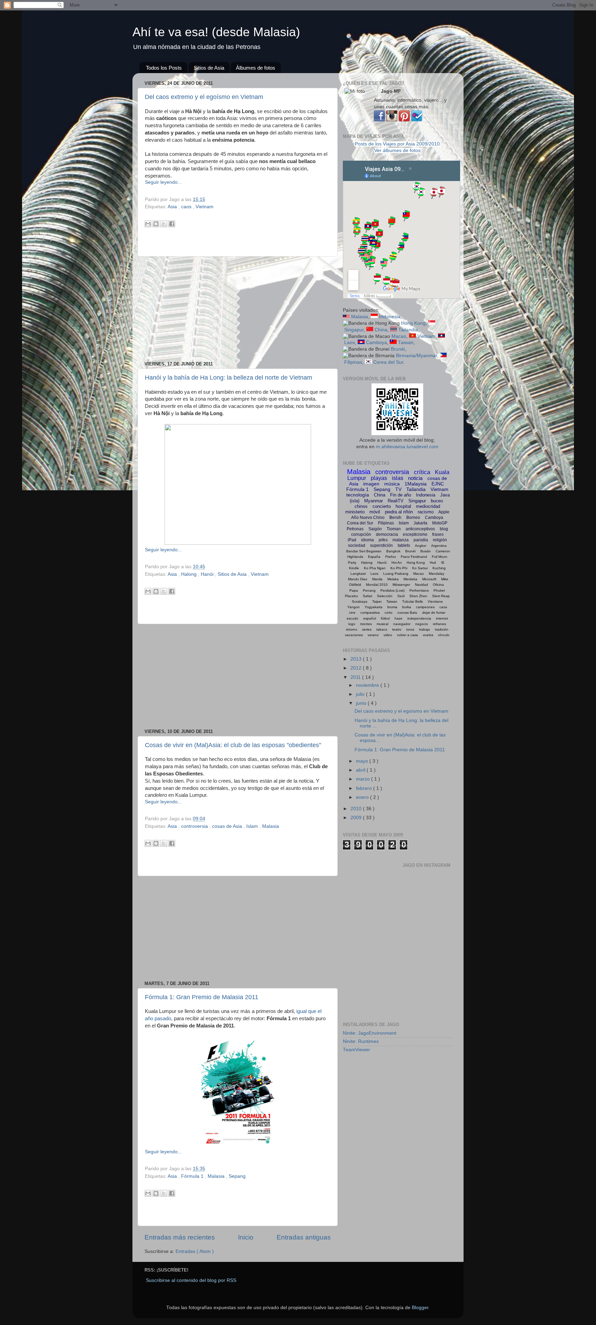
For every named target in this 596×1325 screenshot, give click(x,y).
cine (352, 612)
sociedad (356, 545)
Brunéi (398, 349)
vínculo (443, 635)
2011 (356, 677)
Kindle (354, 568)
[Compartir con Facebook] (171, 223)
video (388, 635)
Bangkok (393, 551)
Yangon (353, 607)
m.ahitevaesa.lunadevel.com (407, 446)
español (369, 618)
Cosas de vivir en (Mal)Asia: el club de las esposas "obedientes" (233, 745)
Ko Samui (420, 568)
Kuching (439, 568)
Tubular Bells (412, 601)
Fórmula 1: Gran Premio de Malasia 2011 (201, 997)
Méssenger (401, 584)
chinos (361, 506)
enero (363, 797)
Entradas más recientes (180, 1237)
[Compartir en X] (163, 223)
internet (442, 618)
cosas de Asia (228, 826)
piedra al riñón (399, 511)
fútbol (385, 618)
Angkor (420, 546)
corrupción (361, 534)
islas (397, 478)
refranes (439, 624)
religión (440, 540)
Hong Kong (413, 323)
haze (399, 618)
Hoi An (396, 562)
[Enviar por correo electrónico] (148, 223)
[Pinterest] (404, 119)
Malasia (270, 826)
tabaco (381, 629)
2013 (356, 659)
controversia (195, 826)
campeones (425, 607)
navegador (401, 624)
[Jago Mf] (379, 119)
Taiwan (406, 342)
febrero (364, 788)
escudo (352, 618)
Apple (443, 512)
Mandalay (436, 573)
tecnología (357, 495)
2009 (356, 817)
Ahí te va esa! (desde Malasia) (216, 32)
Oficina (438, 584)
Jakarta (420, 523)
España (374, 557)
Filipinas (353, 362)
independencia (419, 618)
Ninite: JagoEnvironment (369, 1033)
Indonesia (389, 316)
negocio (421, 624)
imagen (371, 483)
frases (438, 534)
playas (379, 478)
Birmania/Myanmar (416, 355)
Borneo (413, 517)
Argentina (439, 546)
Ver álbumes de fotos (397, 150)
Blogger (420, 1307)
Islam (252, 826)
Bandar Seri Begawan (363, 551)
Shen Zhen (418, 596)
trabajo (424, 629)
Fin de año (400, 495)
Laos (349, 342)
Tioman (394, 528)
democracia (387, 534)
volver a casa (407, 635)
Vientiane (435, 601)
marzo (363, 779)
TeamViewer (356, 1049)
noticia (415, 478)
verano (373, 635)
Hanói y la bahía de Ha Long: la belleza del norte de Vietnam (228, 377)
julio (361, 694)
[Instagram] (391, 119)
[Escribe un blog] (155, 223)
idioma (367, 540)
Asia (173, 206)
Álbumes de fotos (255, 68)
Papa (353, 590)
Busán (425, 551)
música (392, 483)
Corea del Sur (388, 362)
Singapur (354, 329)
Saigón (375, 528)
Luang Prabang (395, 573)
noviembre (368, 685)
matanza (401, 540)
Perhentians (419, 590)
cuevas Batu (407, 612)
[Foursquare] (416, 119)
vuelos (428, 635)
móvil (374, 511)
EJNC (437, 483)
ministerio (355, 511)
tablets (404, 545)
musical (382, 624)
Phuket (439, 590)
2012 (356, 668)
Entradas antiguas (304, 1237)
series (366, 629)
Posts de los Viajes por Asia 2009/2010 (397, 144)
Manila (377, 579)
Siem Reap (441, 596)
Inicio (246, 1237)
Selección (385, 596)
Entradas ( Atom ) (195, 1251)
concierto (381, 506)
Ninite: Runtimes (361, 1041)
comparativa (370, 612)
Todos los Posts (164, 68)
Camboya (376, 342)
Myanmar (373, 500)
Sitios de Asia (209, 68)
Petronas (355, 528)
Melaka (393, 579)
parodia (421, 540)
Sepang (237, 1176)
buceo (437, 500)
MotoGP (439, 523)
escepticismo (415, 534)
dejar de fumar (433, 612)
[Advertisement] (238, 309)
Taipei (376, 601)
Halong (189, 574)
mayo (362, 761)
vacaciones (354, 635)
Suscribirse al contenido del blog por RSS (191, 1280)
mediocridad (428, 506)
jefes (383, 540)
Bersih (395, 517)
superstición (381, 545)
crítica (422, 472)
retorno (351, 629)
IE (443, 562)
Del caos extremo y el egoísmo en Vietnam (204, 96)
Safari (367, 596)
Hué (433, 562)
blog (444, 528)
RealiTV (396, 500)
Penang (369, 590)
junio (362, 703)
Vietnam (204, 206)
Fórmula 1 (193, 1176)
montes (366, 624)
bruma (392, 607)
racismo (426, 511)
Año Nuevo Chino (368, 517)
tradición (441, 629)
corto (389, 612)
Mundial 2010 (377, 584)
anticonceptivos (420, 528)
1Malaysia (416, 483)
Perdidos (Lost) (392, 590)
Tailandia (408, 329)
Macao (398, 336)
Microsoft (429, 579)
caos (187, 206)
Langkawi (358, 573)
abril (361, 770)
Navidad (421, 584)
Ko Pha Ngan (375, 568)
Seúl (401, 596)
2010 (356, 808)
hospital (403, 506)
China (381, 329)
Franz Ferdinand (414, 557)
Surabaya (359, 601)
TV (398, 489)
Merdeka (410, 579)
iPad (352, 540)
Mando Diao (357, 579)
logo (351, 624)
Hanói (208, 574)
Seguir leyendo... (163, 182)
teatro (396, 629)
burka (406, 607)
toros (410, 629)
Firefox (390, 557)
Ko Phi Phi (398, 568)
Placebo (351, 596)
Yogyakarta (374, 607)
